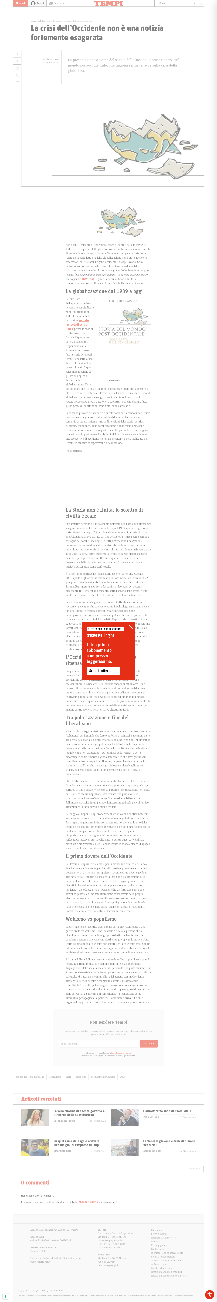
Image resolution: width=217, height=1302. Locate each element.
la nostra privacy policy (121, 1053)
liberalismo (55, 1077)
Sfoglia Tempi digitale (163, 1256)
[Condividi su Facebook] (17, 53)
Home (33, 21)
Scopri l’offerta (100, 671)
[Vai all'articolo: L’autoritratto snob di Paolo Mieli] (125, 1119)
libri (68, 1077)
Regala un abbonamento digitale (168, 1275)
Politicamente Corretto (103, 1077)
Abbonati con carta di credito (167, 1260)
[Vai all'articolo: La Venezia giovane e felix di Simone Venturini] (125, 1149)
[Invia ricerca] (194, 3)
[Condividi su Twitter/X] (17, 61)
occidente (81, 1077)
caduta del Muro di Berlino (30, 1077)
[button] (17, 81)
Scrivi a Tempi (159, 1234)
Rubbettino (85, 279)
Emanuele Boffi (62, 1151)
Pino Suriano (151, 1117)
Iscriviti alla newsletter (163, 1237)
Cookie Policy (158, 1249)
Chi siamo (156, 1230)
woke (122, 1077)
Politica (41, 21)
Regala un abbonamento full (166, 1272)
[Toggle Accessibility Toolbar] (210, 1295)
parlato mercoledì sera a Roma (77, 324)
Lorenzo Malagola (64, 1121)
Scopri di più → (194, 1169)
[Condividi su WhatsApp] (17, 68)
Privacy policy (159, 1245)
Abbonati (21, 3)
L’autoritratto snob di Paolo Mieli (167, 1111)
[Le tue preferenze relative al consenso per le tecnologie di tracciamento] (6, 1296)
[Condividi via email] (17, 75)
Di (51, 59)
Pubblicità (157, 1241)
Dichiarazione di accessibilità (167, 1253)
